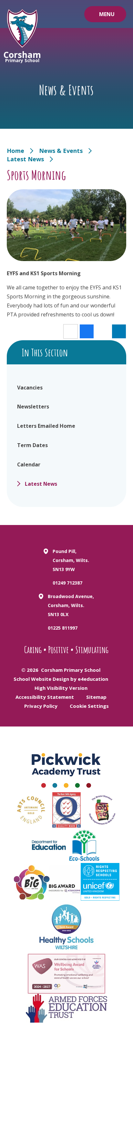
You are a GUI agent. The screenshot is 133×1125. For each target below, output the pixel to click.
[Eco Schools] (84, 845)
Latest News (25, 159)
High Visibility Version (61, 688)
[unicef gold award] (100, 882)
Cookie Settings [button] (89, 706)
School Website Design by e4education (61, 679)
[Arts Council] (31, 810)
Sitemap (96, 697)
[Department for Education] (48, 845)
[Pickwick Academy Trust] (66, 768)
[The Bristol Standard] (102, 810)
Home (15, 151)
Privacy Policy (40, 706)
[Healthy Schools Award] (66, 927)
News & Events (61, 151)
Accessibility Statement (44, 697)
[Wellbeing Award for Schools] (66, 974)
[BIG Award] (47, 882)
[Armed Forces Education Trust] (66, 1008)
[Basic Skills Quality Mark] (66, 810)
